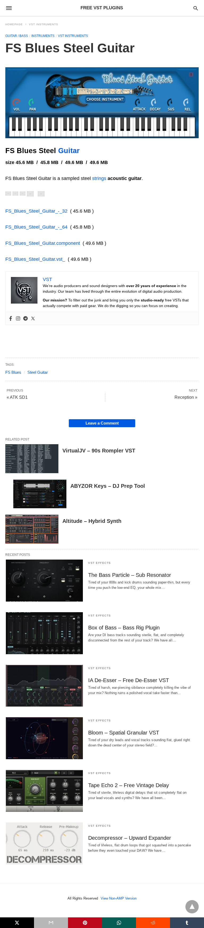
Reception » (186, 397)
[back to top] (192, 906)
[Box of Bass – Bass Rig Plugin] (44, 633)
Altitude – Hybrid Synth (91, 521)
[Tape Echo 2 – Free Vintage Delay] (44, 791)
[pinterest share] (85, 922)
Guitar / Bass (16, 36)
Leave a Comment (102, 423)
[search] (196, 8)
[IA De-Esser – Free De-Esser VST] (44, 686)
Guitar (69, 151)
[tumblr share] (187, 922)
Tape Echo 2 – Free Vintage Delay (128, 785)
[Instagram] (18, 318)
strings (99, 178)
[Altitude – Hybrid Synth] (31, 529)
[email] (51, 922)
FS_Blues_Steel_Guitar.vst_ (35, 259)
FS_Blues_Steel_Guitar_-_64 (36, 227)
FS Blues (13, 372)
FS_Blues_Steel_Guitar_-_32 (36, 211)
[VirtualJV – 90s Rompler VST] (31, 458)
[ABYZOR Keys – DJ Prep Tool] (39, 494)
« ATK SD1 (17, 397)
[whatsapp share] (119, 922)
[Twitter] (33, 318)
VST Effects (99, 562)
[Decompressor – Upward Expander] (44, 843)
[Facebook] (10, 318)
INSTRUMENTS (42, 36)
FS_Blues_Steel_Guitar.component (42, 243)
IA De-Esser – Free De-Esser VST (128, 680)
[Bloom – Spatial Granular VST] (44, 738)
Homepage (14, 24)
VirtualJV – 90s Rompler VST (98, 450)
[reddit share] (153, 922)
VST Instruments (43, 24)
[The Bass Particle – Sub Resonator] (44, 581)
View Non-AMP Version (119, 898)
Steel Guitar (37, 372)
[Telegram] (25, 318)
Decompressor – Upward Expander (129, 838)
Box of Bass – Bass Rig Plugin (124, 628)
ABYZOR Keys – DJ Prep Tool (107, 486)
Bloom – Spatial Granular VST (123, 733)
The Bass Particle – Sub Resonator (129, 575)
